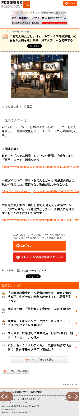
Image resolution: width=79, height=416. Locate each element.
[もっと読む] (39, 359)
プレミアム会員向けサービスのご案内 (22, 392)
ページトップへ (70, 384)
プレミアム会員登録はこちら (39, 257)
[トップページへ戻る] (15, 371)
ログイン (39, 246)
